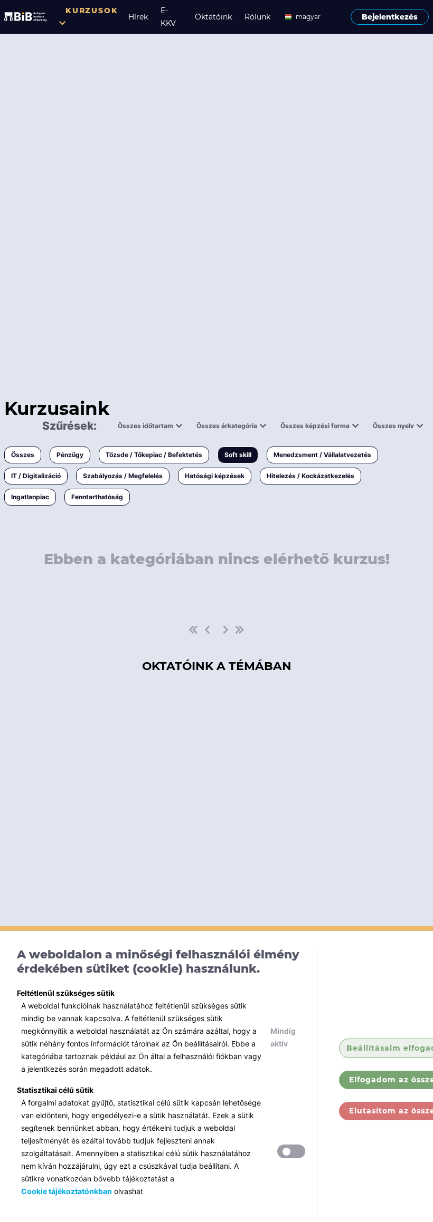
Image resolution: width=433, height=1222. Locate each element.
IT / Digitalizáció (36, 476)
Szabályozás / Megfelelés (123, 476)
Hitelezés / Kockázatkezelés (310, 476)
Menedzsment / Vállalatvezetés (322, 455)
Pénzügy (70, 455)
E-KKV (168, 17)
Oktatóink (213, 17)
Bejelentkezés (390, 17)
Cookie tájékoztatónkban (66, 1191)
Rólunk (257, 17)
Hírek (138, 17)
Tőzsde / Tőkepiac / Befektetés (154, 455)
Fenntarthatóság (97, 497)
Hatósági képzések (214, 476)
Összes (22, 455)
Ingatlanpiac (30, 497)
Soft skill (237, 455)
